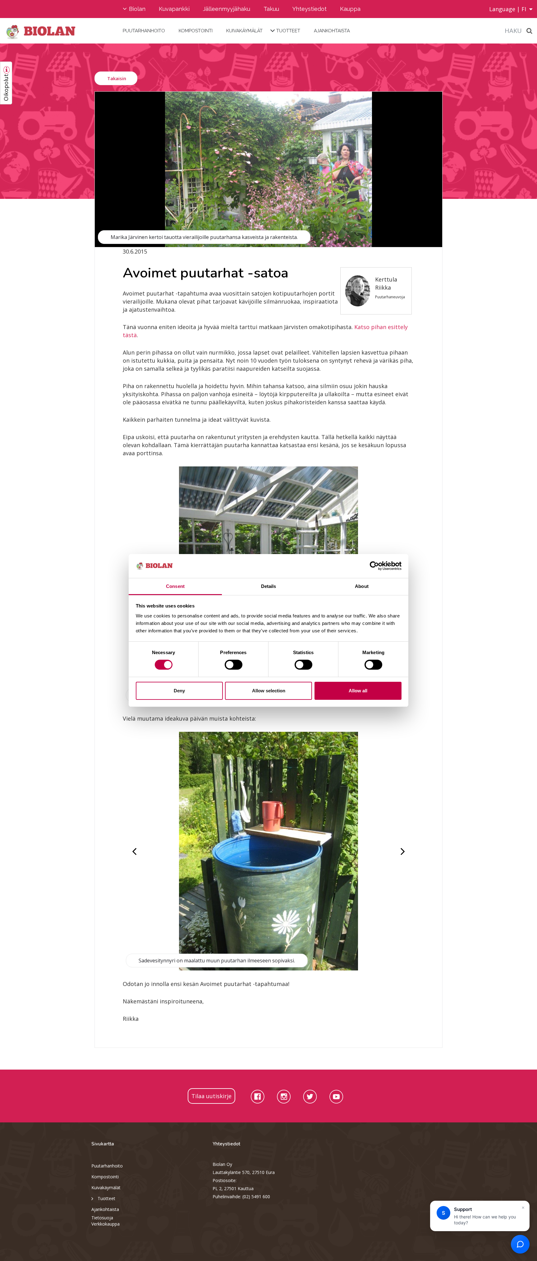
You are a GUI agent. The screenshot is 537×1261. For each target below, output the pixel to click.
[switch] (233, 665)
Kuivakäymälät (244, 31)
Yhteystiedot (309, 9)
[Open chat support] (520, 1244)
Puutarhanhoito (144, 31)
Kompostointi (196, 31)
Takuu (271, 9)
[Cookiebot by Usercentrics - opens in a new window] (374, 566)
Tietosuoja (102, 1218)
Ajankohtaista (332, 31)
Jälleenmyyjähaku (226, 9)
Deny (179, 690)
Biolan (137, 9)
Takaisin (116, 78)
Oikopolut (6, 87)
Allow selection (268, 690)
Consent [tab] (175, 586)
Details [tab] (268, 586)
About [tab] (362, 586)
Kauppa (350, 9)
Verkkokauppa (105, 1224)
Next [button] (402, 851)
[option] (268, 169)
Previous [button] (135, 851)
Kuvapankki (174, 9)
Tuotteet (288, 31)
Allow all (358, 690)
